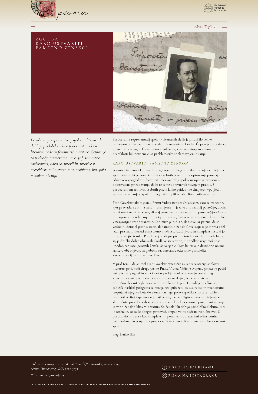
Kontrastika (94, 364)
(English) (205, 26)
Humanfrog (48, 368)
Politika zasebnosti (142, 384)
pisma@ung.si (58, 375)
